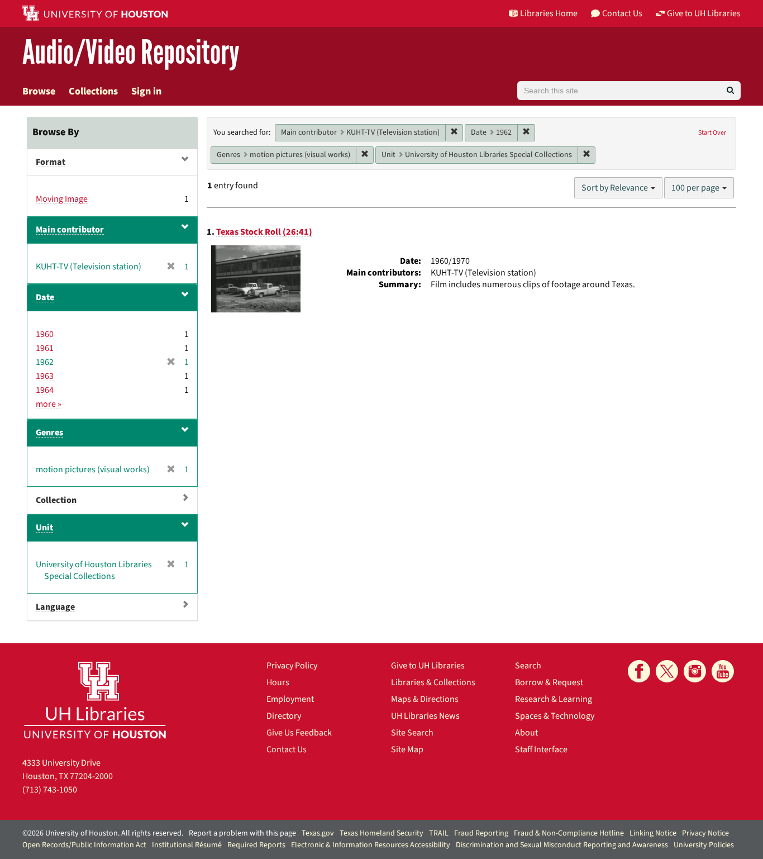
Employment (290, 699)
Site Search (412, 733)
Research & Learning (553, 699)
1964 (45, 390)
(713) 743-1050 (49, 790)
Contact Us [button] (622, 13)
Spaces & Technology (554, 716)
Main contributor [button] (70, 230)
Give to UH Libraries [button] (704, 13)
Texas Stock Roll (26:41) (264, 232)
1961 (45, 348)
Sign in (146, 91)
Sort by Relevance (615, 188)
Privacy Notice (705, 833)
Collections (93, 91)
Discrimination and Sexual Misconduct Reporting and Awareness (562, 845)
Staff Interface (541, 749)
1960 (45, 334)
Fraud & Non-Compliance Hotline (569, 833)
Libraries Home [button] (549, 13)
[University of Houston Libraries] (95, 700)
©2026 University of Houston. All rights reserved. (102, 833)
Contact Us (286, 749)
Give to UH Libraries (428, 665)
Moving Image (62, 199)
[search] (730, 90)
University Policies (704, 845)
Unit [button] (44, 527)
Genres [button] (49, 432)
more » (48, 404)
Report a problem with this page (242, 833)
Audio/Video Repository (131, 52)
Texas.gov (318, 833)
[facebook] (639, 671)
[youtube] (723, 671)
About (526, 733)
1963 (45, 376)
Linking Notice (653, 833)
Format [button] (50, 162)
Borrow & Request (549, 682)
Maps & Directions (425, 699)
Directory (283, 716)
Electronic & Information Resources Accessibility (370, 845)
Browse (38, 91)
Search (528, 665)
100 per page (696, 188)
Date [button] (45, 297)
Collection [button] (56, 500)
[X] (667, 671)
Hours (277, 682)
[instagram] (695, 671)
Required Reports (256, 845)
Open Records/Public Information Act (84, 845)
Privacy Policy (291, 665)
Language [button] (55, 607)
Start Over (712, 132)
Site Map (407, 749)
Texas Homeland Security (381, 833)
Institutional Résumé (187, 845)
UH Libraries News (425, 716)
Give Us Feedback (299, 733)
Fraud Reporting (481, 833)
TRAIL (439, 833)
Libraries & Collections (433, 682)
